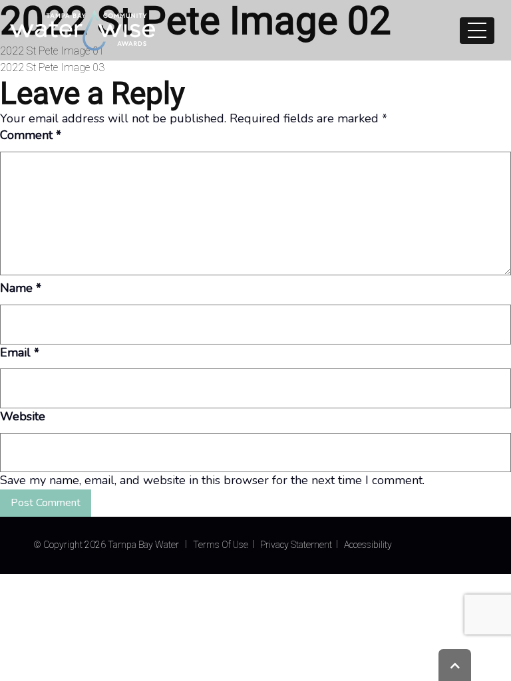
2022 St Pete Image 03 (52, 67)
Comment (30, 135)
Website (22, 416)
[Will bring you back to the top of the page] (454, 665)
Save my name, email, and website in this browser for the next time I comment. (212, 480)
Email (19, 352)
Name (20, 288)
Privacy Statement (296, 544)
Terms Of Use (220, 544)
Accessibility (368, 544)
